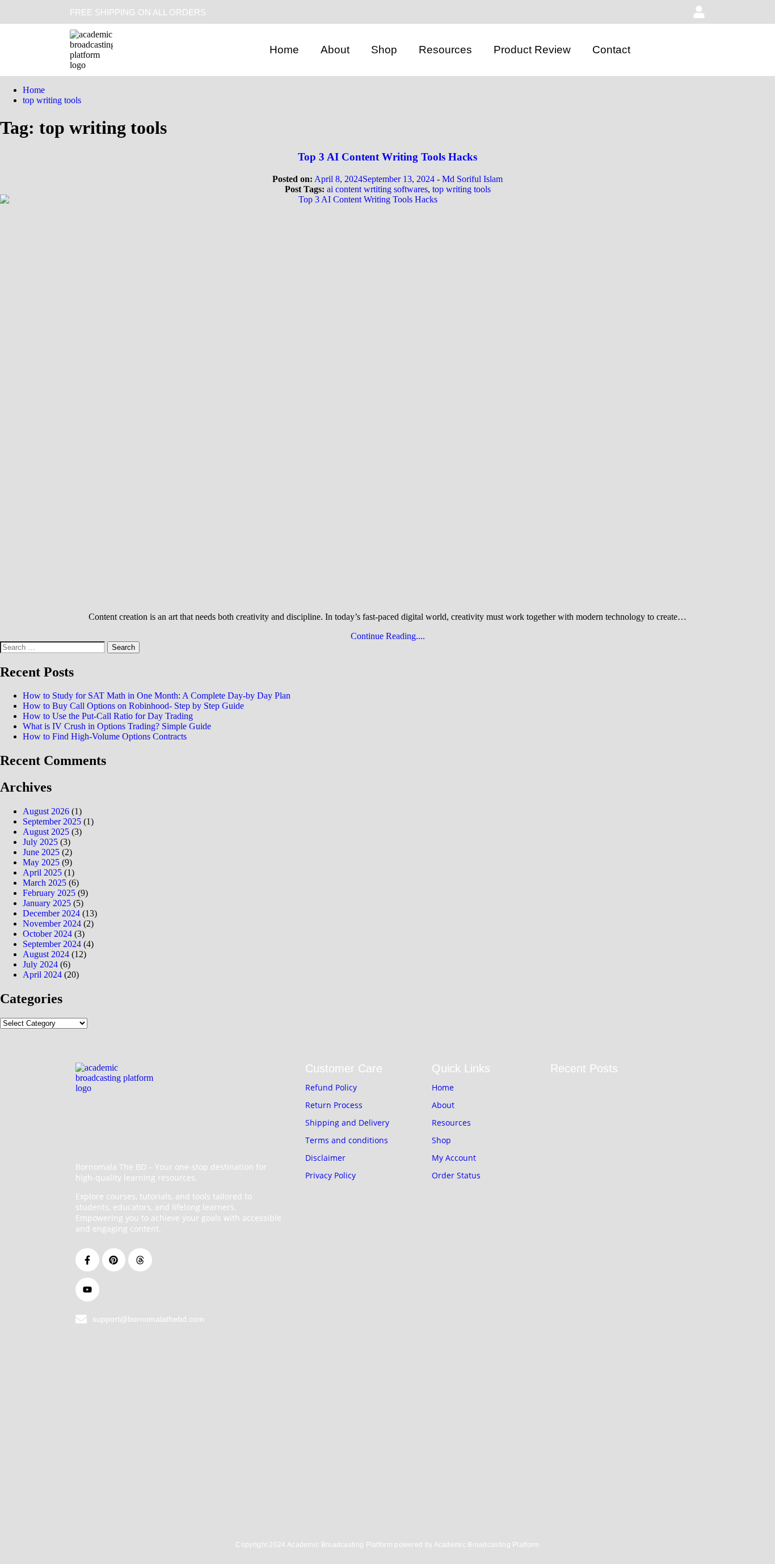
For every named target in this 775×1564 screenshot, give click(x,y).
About (335, 50)
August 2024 (46, 954)
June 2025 (41, 852)
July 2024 (40, 964)
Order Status (456, 1175)
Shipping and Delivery (347, 1122)
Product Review (532, 50)
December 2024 (51, 913)
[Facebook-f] (87, 1260)
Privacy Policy (330, 1175)
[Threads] (140, 1260)
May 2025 (41, 862)
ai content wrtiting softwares (377, 189)
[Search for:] (53, 647)
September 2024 (52, 944)
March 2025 (44, 882)
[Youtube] (87, 1289)
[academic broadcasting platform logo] (91, 49)
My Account (454, 1157)
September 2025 (52, 821)
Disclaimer (325, 1157)
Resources (445, 50)
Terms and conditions (346, 1140)
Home (284, 50)
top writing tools (461, 189)
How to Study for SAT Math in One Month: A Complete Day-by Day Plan (156, 695)
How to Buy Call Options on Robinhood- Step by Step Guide (133, 706)
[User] (699, 12)
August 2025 (46, 831)
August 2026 (46, 811)
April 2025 (42, 872)
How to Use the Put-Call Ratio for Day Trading (108, 716)
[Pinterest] (114, 1260)
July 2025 (40, 842)
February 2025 (49, 893)
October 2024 (47, 934)
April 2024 (42, 974)
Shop (384, 50)
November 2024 (52, 923)
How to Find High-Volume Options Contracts (105, 736)
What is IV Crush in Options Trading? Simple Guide (117, 726)
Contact (611, 50)
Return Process (334, 1105)
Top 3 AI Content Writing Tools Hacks (387, 157)
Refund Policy (331, 1087)
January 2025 (47, 903)
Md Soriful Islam (472, 179)
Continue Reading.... (388, 636)
